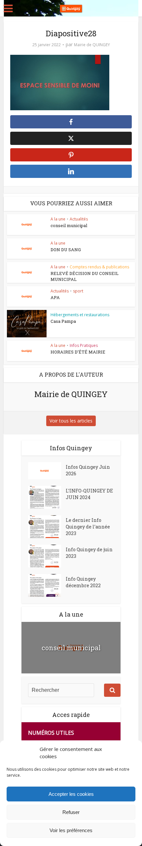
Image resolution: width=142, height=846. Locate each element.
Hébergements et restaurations (80, 315)
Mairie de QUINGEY (92, 44)
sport (78, 291)
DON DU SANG (66, 250)
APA (55, 297)
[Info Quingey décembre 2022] (47, 585)
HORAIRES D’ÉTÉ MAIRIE (78, 352)
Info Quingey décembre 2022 (83, 582)
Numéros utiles (51, 732)
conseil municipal (69, 225)
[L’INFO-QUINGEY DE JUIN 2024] (47, 497)
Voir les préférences (71, 830)
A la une (58, 219)
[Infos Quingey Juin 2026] (47, 470)
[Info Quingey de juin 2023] (47, 556)
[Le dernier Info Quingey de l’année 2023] (47, 526)
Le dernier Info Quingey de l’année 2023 (88, 526)
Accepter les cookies (71, 794)
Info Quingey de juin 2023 (89, 552)
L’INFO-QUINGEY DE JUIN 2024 (89, 494)
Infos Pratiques (84, 345)
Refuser (71, 812)
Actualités (79, 219)
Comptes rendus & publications (99, 267)
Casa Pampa (63, 321)
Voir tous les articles (71, 421)
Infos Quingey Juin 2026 (88, 470)
